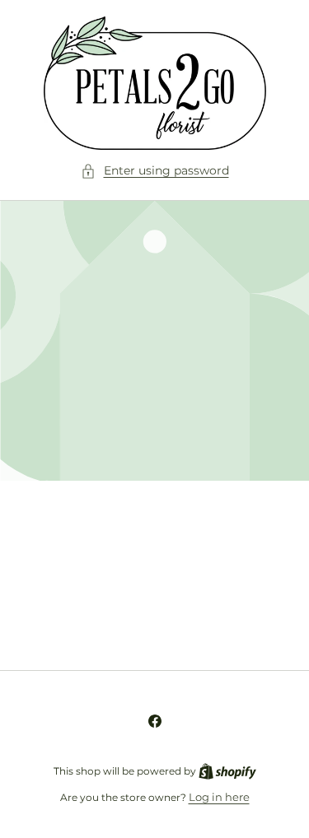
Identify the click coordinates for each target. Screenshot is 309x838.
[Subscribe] (261, 617)
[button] (155, 170)
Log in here (219, 796)
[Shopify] (227, 770)
